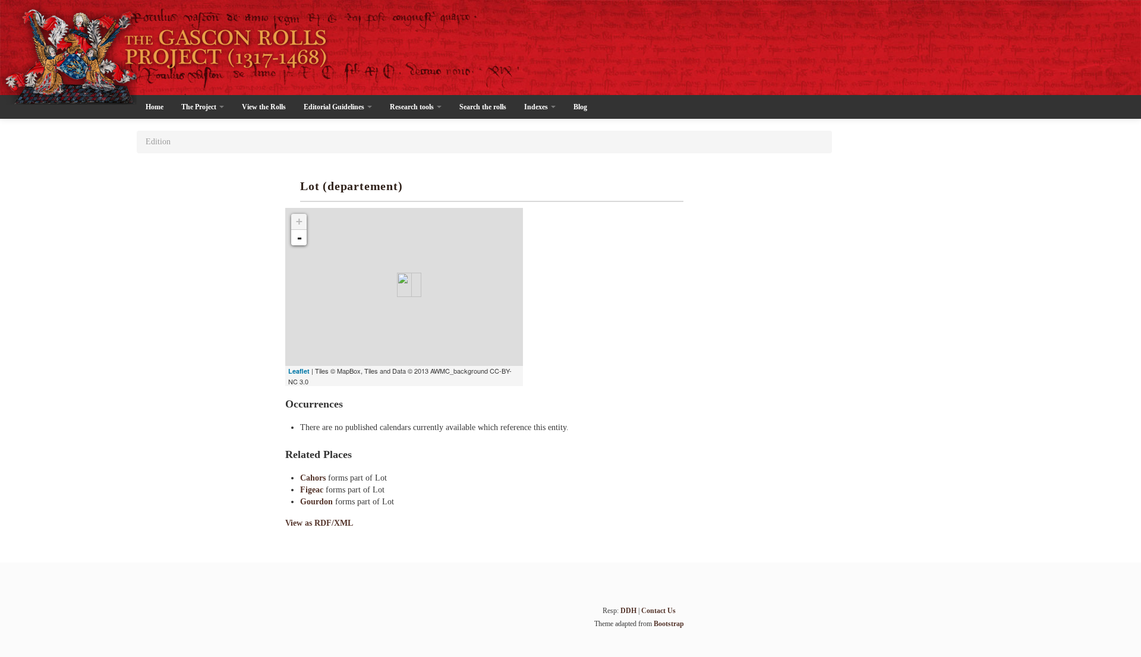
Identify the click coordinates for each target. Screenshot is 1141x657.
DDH (628, 611)
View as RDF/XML (319, 523)
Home (154, 106)
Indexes (537, 106)
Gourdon (317, 501)
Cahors (314, 477)
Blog (580, 106)
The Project (199, 106)
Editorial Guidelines (335, 106)
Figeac (313, 489)
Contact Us (658, 611)
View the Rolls (264, 106)
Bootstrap (669, 624)
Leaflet (299, 371)
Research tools (413, 106)
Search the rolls (482, 106)
